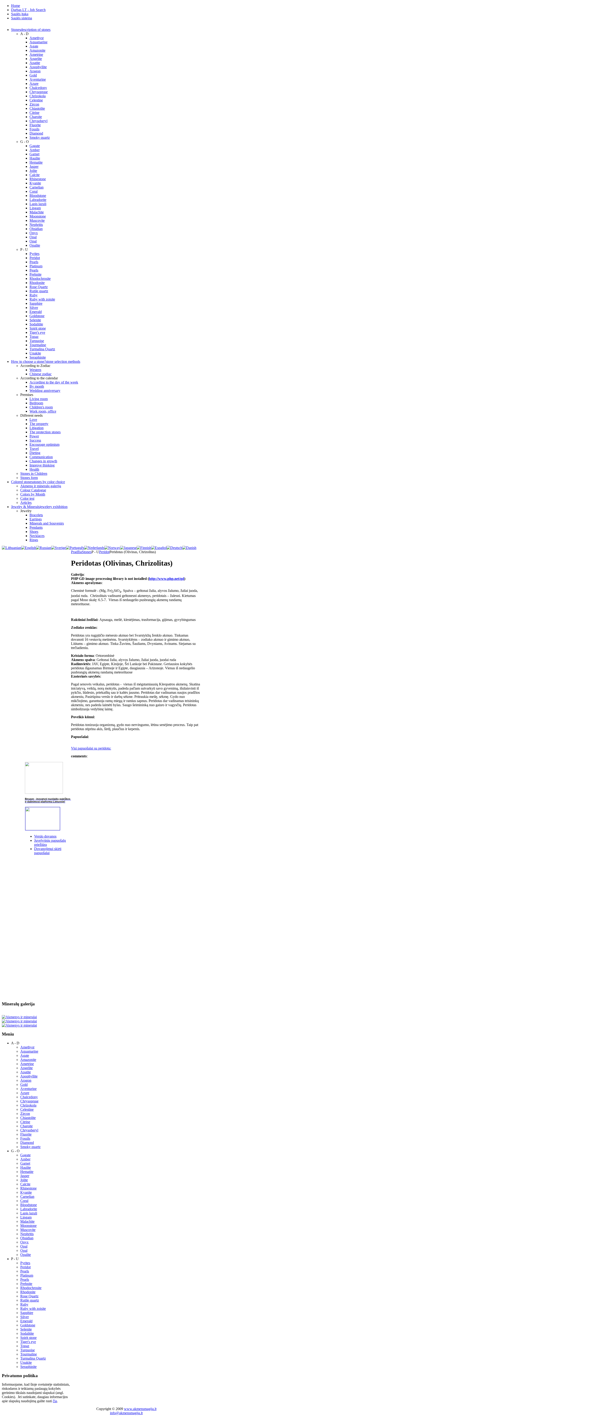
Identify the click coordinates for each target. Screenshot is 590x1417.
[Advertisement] (36, 928)
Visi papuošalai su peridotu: (91, 748)
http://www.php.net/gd (166, 579)
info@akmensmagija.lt (126, 1413)
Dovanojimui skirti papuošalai (47, 851)
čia (55, 1401)
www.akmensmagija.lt (140, 1409)
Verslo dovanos (45, 836)
